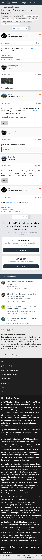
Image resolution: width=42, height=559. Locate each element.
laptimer (35, 16)
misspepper (7, 16)
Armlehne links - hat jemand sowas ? (21, 318)
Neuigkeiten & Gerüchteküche (25, 311)
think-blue (16, 24)
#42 (39, 75)
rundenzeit (17, 21)
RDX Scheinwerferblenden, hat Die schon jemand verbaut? (21, 295)
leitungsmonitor (7, 19)
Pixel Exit (11, 552)
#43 (39, 103)
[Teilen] (35, 43)
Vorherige (17, 28)
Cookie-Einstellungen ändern (10, 370)
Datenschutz (5, 379)
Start (2, 387)
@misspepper (10, 202)
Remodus (9, 299)
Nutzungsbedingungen (9, 374)
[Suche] (39, 2)
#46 (39, 197)
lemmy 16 (9, 286)
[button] (20, 361)
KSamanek (10, 311)
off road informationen (22, 19)
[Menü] (2, 2)
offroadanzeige (7, 21)
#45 (39, 166)
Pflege (16, 286)
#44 (39, 140)
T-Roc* (32, 48)
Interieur (13, 321)
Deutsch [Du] (7, 366)
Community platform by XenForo (20, 548)
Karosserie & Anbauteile (22, 299)
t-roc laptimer (6, 24)
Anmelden (22, 266)
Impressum (5, 383)
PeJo (8, 321)
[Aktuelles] (35, 2)
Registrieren (22, 250)
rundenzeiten (27, 21)
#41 (39, 43)
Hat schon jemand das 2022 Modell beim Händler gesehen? (21, 307)
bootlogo (28, 16)
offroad (34, 19)
